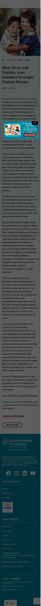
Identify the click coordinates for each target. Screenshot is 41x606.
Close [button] (35, 123)
